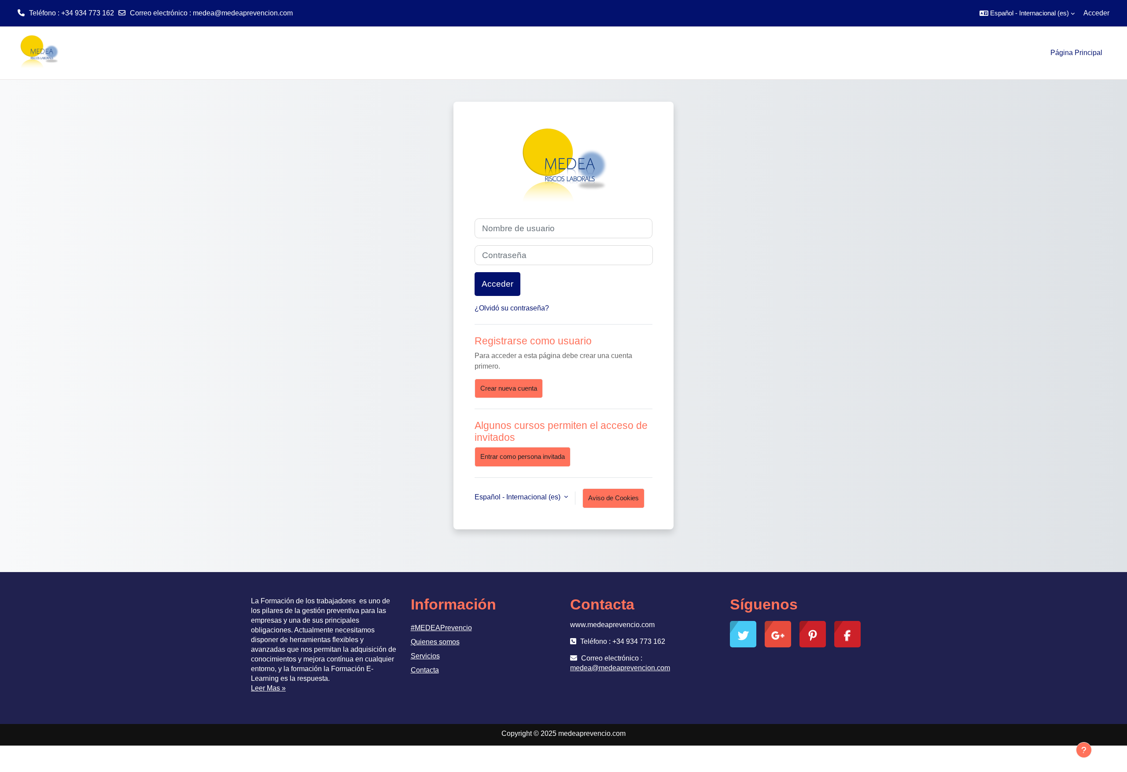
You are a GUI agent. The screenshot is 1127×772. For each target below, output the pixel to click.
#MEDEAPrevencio (441, 628)
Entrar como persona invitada (522, 456)
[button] (1027, 13)
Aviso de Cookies (613, 498)
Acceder (1096, 13)
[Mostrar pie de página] (1084, 750)
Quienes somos (435, 642)
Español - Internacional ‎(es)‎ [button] (518, 497)
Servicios (425, 656)
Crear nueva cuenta (508, 388)
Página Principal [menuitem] (1076, 52)
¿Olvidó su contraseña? (512, 308)
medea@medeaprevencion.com (243, 13)
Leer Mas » (268, 688)
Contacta (425, 670)
